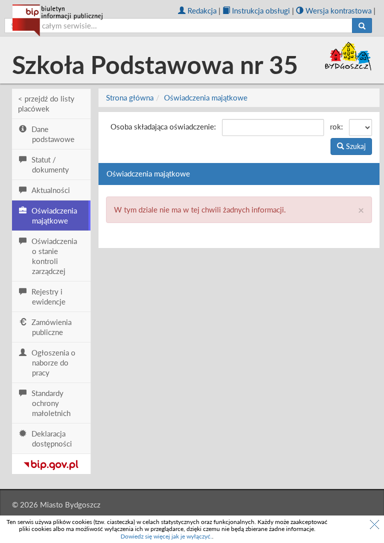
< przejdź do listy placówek (46, 103)
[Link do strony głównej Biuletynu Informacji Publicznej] (51, 463)
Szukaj (355, 146)
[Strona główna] (57, 20)
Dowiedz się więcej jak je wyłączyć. (166, 536)
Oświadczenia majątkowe (206, 97)
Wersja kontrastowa (339, 10)
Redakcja (202, 10)
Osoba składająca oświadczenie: (163, 126)
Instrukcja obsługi (261, 10)
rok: (336, 126)
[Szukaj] (362, 25)
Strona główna (130, 97)
